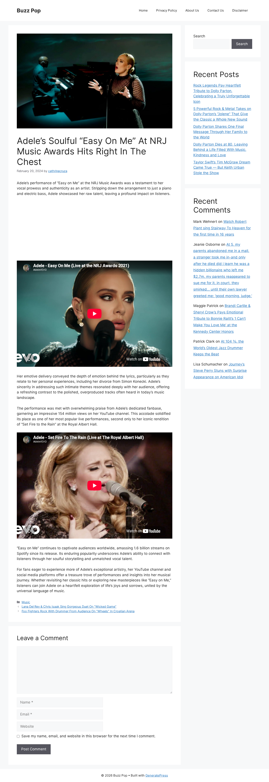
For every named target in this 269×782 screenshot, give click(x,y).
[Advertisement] (94, 231)
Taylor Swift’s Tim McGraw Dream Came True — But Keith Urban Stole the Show (221, 167)
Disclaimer (240, 10)
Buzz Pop (29, 10)
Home (143, 10)
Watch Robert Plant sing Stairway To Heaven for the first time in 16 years (222, 227)
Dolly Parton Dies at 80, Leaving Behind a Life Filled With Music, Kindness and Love (220, 149)
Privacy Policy (166, 10)
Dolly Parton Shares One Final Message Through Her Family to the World (220, 131)
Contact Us (215, 10)
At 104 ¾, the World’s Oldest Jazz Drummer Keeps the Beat (218, 347)
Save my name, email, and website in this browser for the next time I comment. (88, 736)
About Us (192, 10)
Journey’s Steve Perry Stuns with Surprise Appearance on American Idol (220, 370)
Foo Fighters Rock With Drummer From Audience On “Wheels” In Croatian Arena (78, 611)
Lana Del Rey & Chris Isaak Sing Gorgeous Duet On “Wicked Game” (69, 606)
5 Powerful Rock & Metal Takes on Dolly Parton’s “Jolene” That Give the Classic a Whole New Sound (222, 114)
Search (199, 36)
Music (26, 602)
